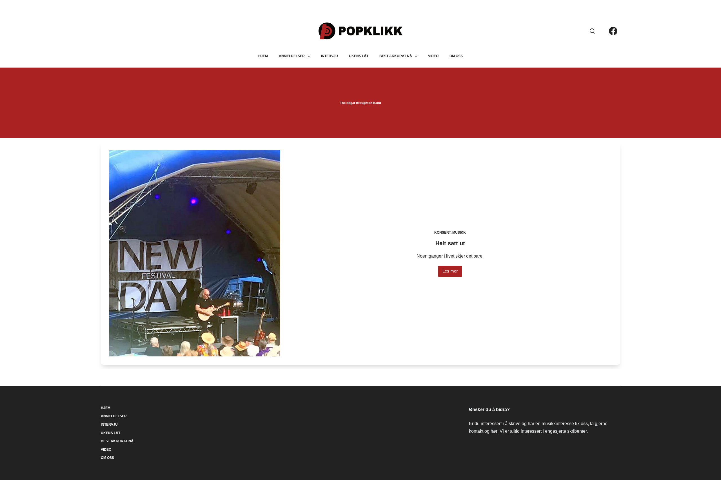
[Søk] (592, 31)
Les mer (450, 273)
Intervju (329, 56)
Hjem (263, 56)
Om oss (456, 56)
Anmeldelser (292, 56)
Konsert (442, 233)
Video (433, 56)
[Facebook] (613, 31)
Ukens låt (358, 56)
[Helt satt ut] (194, 253)
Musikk (459, 233)
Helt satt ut (450, 243)
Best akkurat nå (395, 56)
